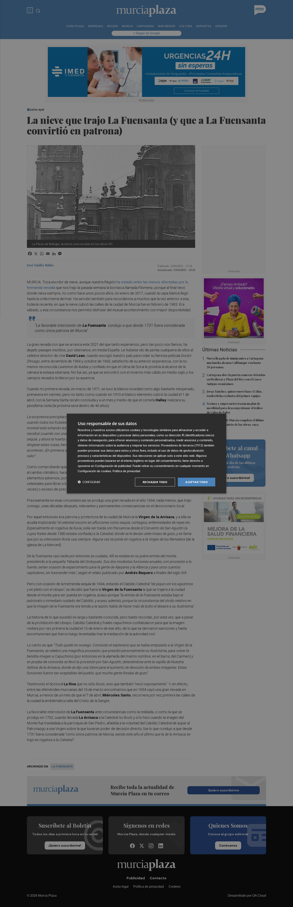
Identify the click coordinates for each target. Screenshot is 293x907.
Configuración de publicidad (113, 466)
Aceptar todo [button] (196, 482)
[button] (89, 482)
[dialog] (146, 453)
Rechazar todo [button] (155, 482)
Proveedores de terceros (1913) (182, 445)
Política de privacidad (126, 471)
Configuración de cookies (94, 471)
